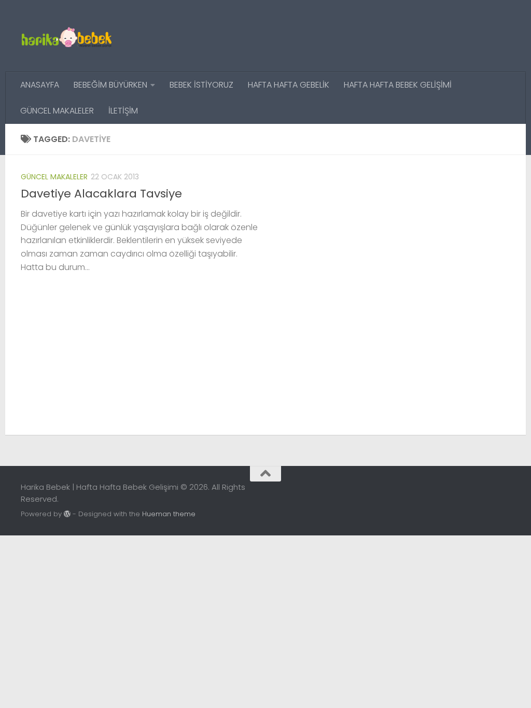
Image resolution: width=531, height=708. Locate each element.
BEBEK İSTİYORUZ (201, 85)
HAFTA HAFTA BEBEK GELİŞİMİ (398, 85)
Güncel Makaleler (54, 177)
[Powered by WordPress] (67, 514)
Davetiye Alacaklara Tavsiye (101, 194)
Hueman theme (168, 514)
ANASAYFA (39, 85)
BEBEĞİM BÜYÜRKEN (110, 85)
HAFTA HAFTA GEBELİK (288, 85)
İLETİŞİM (123, 111)
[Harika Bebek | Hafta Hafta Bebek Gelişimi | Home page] (66, 36)
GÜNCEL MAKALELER (57, 111)
